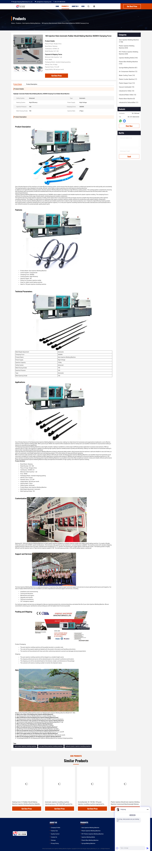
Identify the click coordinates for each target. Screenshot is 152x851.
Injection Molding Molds (88, 837)
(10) (127, 75)
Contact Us (54, 837)
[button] (41, 69)
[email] (124, 121)
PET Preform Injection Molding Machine (92, 834)
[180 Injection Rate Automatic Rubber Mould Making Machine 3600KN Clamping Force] (28, 49)
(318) (128, 58)
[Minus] (148, 809)
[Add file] (117, 848)
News (83, 6)
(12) (128, 71)
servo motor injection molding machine (25, 746)
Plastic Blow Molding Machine (90, 840)
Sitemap (53, 840)
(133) (128, 63)
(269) (128, 53)
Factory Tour (54, 830)
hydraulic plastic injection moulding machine (78, 746)
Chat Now (129, 126)
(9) (127, 98)
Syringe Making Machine (88, 843)
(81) (128, 67)
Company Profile (55, 827)
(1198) (129, 41)
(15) (126, 87)
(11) (128, 102)
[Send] (147, 848)
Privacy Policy (55, 843)
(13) (127, 83)
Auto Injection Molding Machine (31, 23)
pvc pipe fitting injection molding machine (50, 746)
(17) (128, 79)
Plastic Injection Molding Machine (91, 830)
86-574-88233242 (60, 1)
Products (65, 6)
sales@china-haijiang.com (43, 1)
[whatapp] (120, 121)
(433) (126, 47)
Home (57, 6)
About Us (74, 6)
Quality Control (55, 834)
